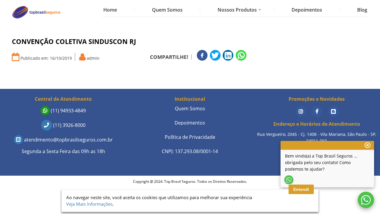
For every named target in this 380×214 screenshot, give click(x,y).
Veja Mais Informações (89, 204)
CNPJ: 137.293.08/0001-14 (190, 151)
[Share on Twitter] (215, 55)
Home (110, 10)
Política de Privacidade (190, 137)
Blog (362, 10)
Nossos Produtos (237, 10)
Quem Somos (167, 10)
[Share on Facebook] (202, 55)
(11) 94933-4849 (68, 110)
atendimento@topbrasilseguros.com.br (68, 139)
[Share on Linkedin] (228, 55)
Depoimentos (307, 10)
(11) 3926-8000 (69, 125)
